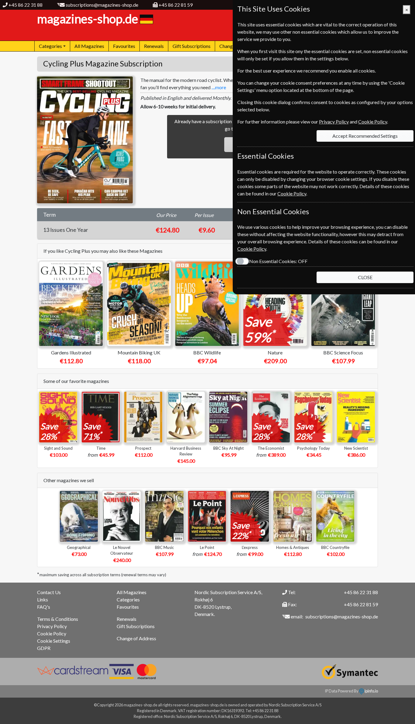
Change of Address (136, 638)
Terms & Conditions (57, 619)
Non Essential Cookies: (278, 261)
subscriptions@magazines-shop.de (102, 5)
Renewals (154, 46)
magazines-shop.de (87, 19)
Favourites (124, 46)
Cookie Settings (53, 641)
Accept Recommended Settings (365, 136)
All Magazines (89, 46)
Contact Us (49, 592)
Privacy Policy (52, 626)
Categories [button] (50, 46)
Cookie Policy (51, 633)
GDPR (43, 648)
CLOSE (365, 277)
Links (42, 599)
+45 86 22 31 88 (26, 5)
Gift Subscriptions (192, 46)
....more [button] (218, 87)
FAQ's (43, 607)
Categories (128, 599)
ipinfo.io (371, 690)
